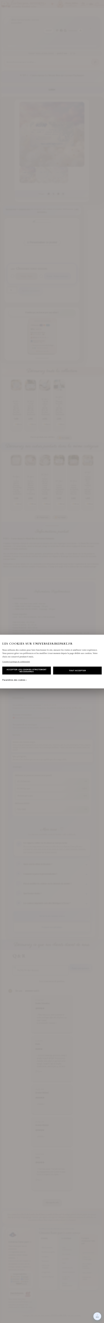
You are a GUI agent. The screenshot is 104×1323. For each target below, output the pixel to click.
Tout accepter (77, 671)
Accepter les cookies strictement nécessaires (27, 671)
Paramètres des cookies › (14, 680)
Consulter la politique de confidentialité (16, 662)
